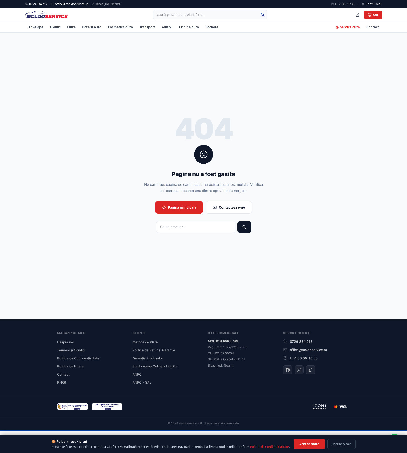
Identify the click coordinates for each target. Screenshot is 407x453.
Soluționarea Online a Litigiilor (155, 366)
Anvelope (35, 27)
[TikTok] (310, 369)
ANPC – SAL (142, 382)
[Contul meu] (358, 14)
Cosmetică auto (120, 27)
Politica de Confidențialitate (78, 358)
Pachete (212, 27)
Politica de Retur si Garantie (154, 350)
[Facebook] (287, 369)
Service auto (350, 27)
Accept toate (309, 444)
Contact (372, 27)
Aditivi (167, 27)
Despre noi (65, 342)
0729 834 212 (38, 4)
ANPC (137, 374)
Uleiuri (55, 27)
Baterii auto (91, 27)
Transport (147, 27)
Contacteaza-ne (232, 207)
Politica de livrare (70, 366)
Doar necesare (341, 444)
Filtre (71, 27)
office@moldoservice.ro (71, 4)
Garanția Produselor (148, 358)
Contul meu (374, 4)
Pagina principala (182, 207)
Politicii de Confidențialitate (269, 446)
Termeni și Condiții (71, 350)
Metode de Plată (145, 342)
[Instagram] (299, 369)
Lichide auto (189, 27)
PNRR (61, 382)
